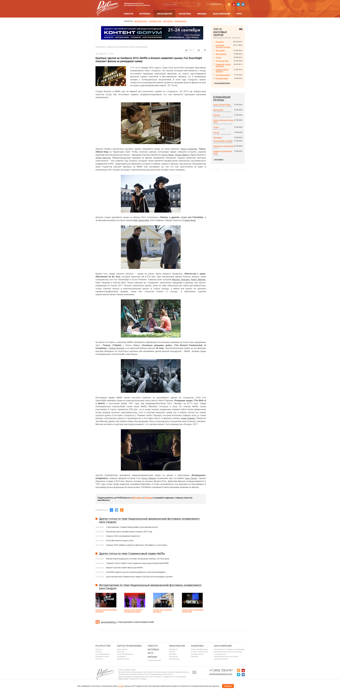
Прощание (220, 42)
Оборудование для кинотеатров (226, 656)
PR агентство (103, 646)
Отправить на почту (205, 50)
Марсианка (217, 137)
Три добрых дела (222, 61)
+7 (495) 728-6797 (221, 670)
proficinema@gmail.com (220, 674)
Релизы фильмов (154, 660)
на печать (199, 50)
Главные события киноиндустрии (117, 47)
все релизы (219, 159)
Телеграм (148, 498)
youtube (233, 4)
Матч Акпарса (221, 54)
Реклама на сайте (102, 656)
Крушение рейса (222, 78)
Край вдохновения (223, 75)
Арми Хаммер (188, 418)
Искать (198, 4)
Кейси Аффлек (198, 279)
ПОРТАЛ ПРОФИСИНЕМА (129, 646)
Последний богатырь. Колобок (223, 46)
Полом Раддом (116, 348)
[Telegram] (116, 510)
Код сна (216, 132)
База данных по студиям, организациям (229, 649)
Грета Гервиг (167, 155)
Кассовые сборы (197, 654)
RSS (229, 4)
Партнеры (121, 652)
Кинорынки (173, 656)
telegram (238, 4)
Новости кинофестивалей (138, 47)
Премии (172, 652)
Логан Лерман (148, 478)
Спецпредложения (102, 654)
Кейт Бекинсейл (141, 220)
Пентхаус (216, 115)
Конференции (174, 659)
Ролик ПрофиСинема (125, 654)
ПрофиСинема (100, 47)
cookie (121, 686)
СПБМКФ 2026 (155, 21)
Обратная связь (123, 659)
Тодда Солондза (188, 149)
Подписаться (216, 4)
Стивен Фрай (189, 220)
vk (243, 4)
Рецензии (194, 656)
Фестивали (173, 649)
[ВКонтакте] (111, 510)
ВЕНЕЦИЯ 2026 (140, 21)
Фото (239, 14)
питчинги (168, 21)
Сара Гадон (190, 478)
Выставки (172, 654)
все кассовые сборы (222, 83)
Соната (218, 57)
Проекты (98, 652)
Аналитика (185, 14)
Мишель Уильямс (181, 279)
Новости (128, 14)
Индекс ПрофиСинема (199, 649)
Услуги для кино (220, 654)
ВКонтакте (137, 498)
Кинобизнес (181, 21)
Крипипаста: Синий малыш (223, 146)
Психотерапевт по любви (223, 141)
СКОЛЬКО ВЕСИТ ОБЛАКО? (222, 70)
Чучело (216, 127)
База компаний (221, 14)
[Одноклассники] (121, 510)
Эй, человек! (220, 51)
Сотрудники (121, 656)
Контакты (99, 659)
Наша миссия (122, 649)
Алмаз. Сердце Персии (221, 105)
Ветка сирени (218, 110)
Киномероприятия (221, 659)
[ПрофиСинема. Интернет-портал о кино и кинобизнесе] (108, 5)
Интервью (144, 14)
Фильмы (201, 14)
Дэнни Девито (182, 155)
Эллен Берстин (103, 158)
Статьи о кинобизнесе (199, 652)
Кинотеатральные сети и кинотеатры (228, 652)
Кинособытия (164, 14)
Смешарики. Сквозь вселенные (223, 65)
